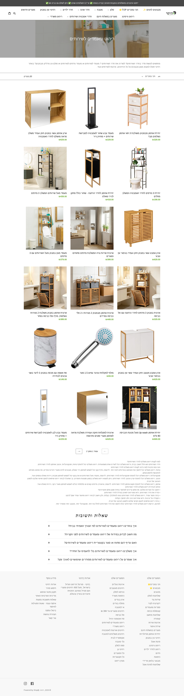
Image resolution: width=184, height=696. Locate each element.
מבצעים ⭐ (155, 588)
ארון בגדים (119, 599)
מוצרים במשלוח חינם (150, 630)
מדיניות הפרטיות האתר (45, 596)
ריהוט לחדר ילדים (152, 649)
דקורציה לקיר (154, 603)
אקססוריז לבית (117, 638)
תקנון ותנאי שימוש (48, 592)
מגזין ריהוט (119, 661)
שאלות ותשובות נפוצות (46, 599)
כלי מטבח (119, 641)
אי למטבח (119, 607)
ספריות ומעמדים (152, 607)
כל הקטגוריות (118, 657)
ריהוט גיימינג (154, 645)
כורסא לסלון (119, 592)
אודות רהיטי (50, 584)
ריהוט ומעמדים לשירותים (113, 622)
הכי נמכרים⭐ (154, 584)
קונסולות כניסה (153, 611)
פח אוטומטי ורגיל (116, 619)
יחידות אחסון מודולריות (150, 634)
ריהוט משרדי (118, 626)
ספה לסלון (119, 645)
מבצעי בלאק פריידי (151, 661)
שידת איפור (155, 626)
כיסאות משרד (118, 596)
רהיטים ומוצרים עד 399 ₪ (112, 611)
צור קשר (52, 618)
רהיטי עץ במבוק (153, 638)
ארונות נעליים (118, 584)
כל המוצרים (119, 653)
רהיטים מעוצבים (117, 588)
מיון (159, 76)
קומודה (157, 619)
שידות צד (156, 599)
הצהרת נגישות (49, 614)
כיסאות (157, 657)
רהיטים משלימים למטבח (113, 634)
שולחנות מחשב (153, 615)
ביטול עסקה (50, 610)
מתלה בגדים (118, 603)
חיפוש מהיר (51, 588)
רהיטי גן (120, 649)
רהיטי (42, 690)
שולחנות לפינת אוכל (151, 664)
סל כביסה (120, 615)
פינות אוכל (155, 641)
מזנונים (157, 592)
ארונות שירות (154, 622)
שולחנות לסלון (154, 596)
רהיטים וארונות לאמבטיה (113, 630)
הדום (158, 653)
